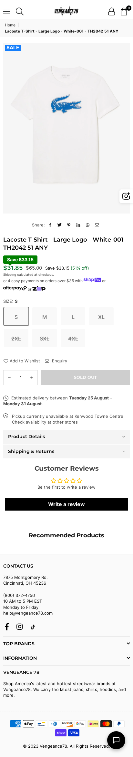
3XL (44, 338)
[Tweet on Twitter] (59, 225)
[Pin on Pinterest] (68, 225)
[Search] (19, 11)
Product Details (26, 436)
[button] (124, 11)
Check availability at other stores (45, 422)
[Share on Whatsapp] (87, 225)
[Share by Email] (97, 225)
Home (10, 25)
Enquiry (59, 360)
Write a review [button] (66, 504)
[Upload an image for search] (126, 196)
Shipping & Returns (31, 451)
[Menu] (6, 11)
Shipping (9, 274)
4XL (73, 338)
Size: (10, 301)
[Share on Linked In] (78, 225)
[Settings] (111, 11)
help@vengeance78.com (28, 613)
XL (101, 317)
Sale (12, 48)
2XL (16, 338)
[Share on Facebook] (50, 225)
